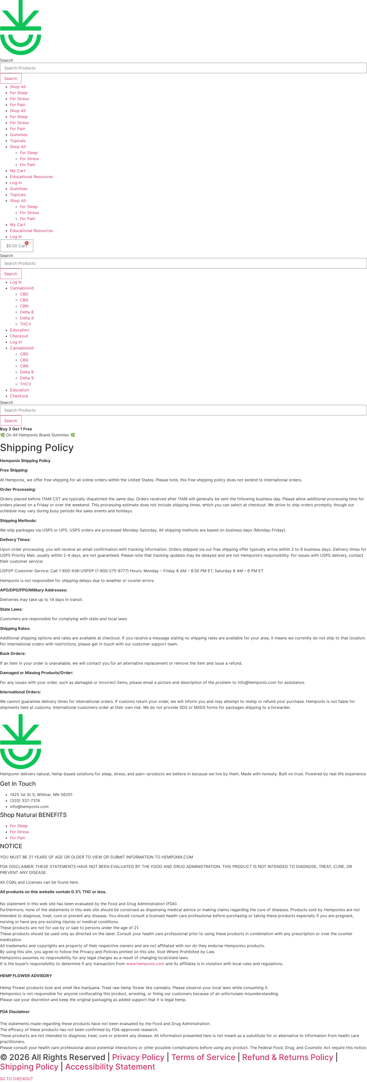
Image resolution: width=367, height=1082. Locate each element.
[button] (127, 578)
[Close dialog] (358, 9)
